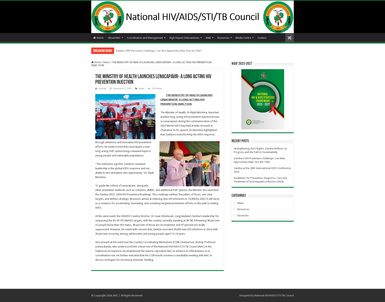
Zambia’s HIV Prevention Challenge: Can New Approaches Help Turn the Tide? (159, 50)
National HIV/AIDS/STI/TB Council (274, 295)
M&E (208, 37)
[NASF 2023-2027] (263, 99)
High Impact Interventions (184, 37)
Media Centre (243, 37)
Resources (223, 37)
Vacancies (243, 215)
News (106, 62)
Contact (261, 37)
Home (100, 37)
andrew (102, 88)
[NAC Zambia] (192, 17)
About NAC (114, 37)
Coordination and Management (145, 37)
